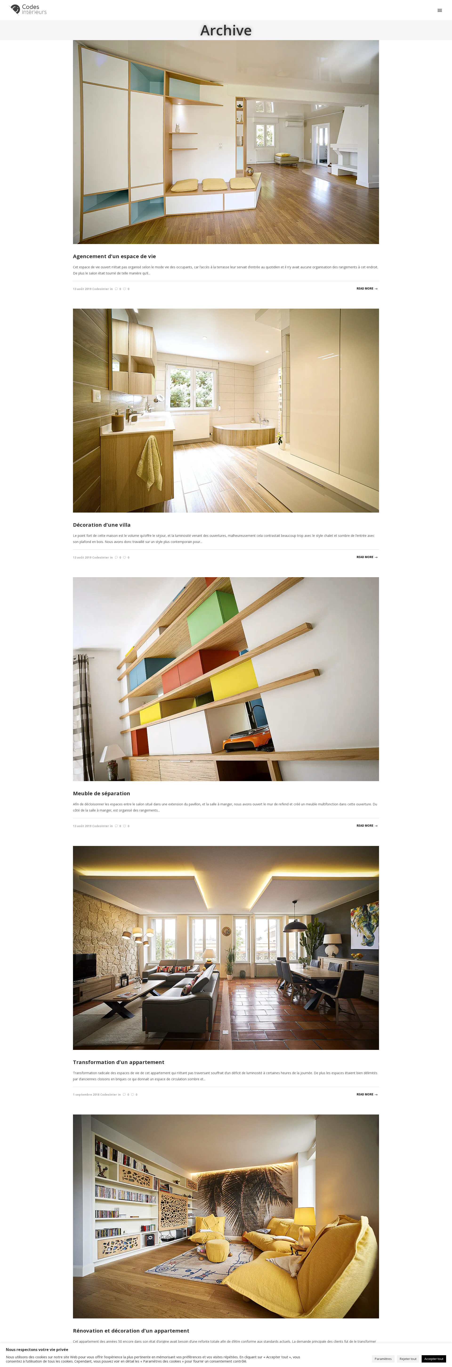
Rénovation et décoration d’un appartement (131, 1330)
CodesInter (100, 289)
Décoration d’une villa (102, 524)
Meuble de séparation (101, 793)
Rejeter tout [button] (408, 1359)
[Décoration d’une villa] (226, 410)
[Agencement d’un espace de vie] (226, 141)
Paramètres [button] (383, 1359)
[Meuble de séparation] (226, 679)
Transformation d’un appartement (118, 1061)
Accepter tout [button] (433, 1359)
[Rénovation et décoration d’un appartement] (226, 1216)
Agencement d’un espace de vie (114, 256)
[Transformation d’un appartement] (226, 947)
